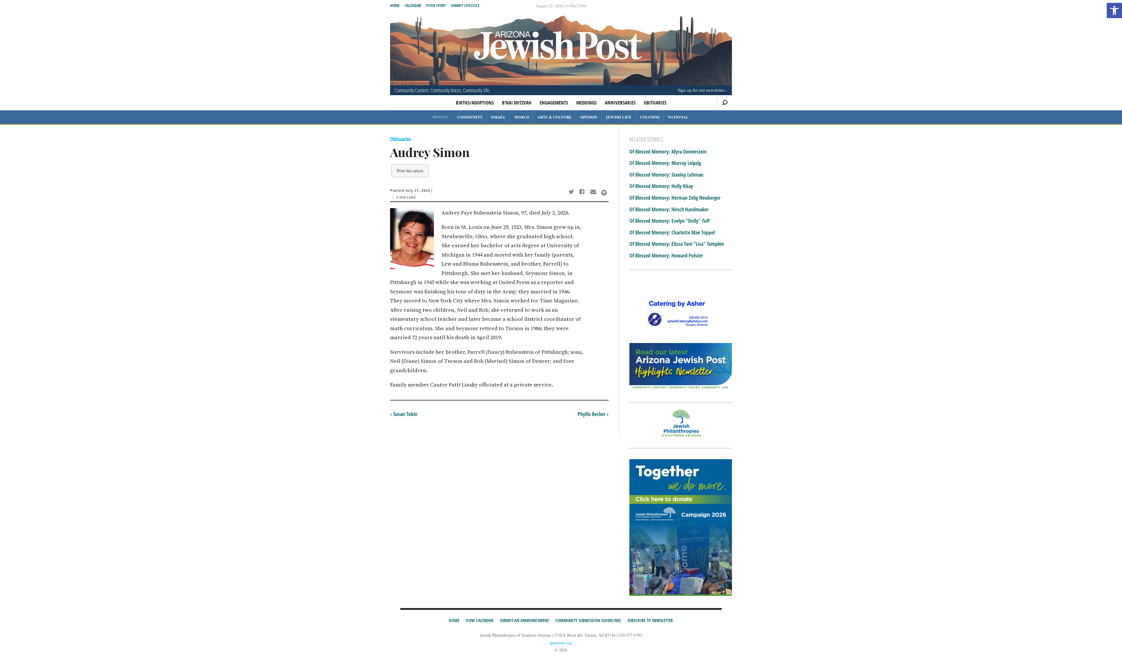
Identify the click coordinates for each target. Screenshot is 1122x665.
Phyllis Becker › (593, 413)
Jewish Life (618, 117)
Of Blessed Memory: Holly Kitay (661, 186)
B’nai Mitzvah (516, 102)
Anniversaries (620, 102)
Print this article (410, 170)
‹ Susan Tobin (403, 413)
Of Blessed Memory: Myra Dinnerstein (668, 152)
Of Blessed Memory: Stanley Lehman (666, 175)
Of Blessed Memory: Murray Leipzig (665, 163)
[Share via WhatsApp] (604, 192)
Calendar (413, 5)
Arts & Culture (554, 117)
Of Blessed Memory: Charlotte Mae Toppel (672, 232)
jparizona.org (561, 642)
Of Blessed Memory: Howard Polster (666, 256)
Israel (498, 117)
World (521, 117)
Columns (649, 117)
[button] (1114, 10)
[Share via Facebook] (583, 192)
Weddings (586, 102)
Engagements (554, 102)
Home (395, 5)
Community (470, 117)
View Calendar (480, 620)
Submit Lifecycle (465, 5)
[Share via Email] (593, 192)
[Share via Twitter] (572, 192)
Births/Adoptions (475, 102)
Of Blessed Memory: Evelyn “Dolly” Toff (669, 221)
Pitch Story (436, 5)
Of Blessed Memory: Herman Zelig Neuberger (675, 198)
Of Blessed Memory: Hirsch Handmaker (669, 209)
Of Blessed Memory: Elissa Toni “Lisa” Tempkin (676, 244)
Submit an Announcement (524, 620)
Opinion (588, 117)
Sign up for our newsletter (701, 90)
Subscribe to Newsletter (650, 620)
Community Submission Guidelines (588, 620)
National (678, 117)
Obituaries (655, 102)
